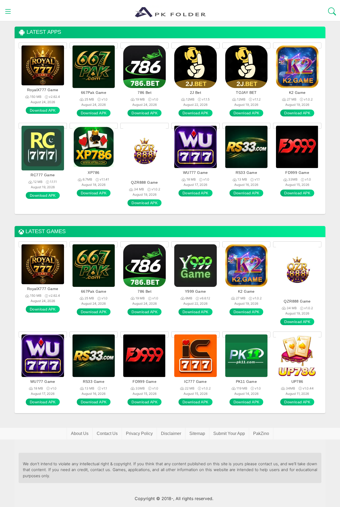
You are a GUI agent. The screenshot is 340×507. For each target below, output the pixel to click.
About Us (79, 433)
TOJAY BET (246, 92)
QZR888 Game (144, 182)
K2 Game (297, 92)
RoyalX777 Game (42, 90)
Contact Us (107, 433)
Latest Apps (43, 32)
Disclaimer (171, 433)
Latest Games (45, 231)
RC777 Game (43, 175)
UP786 (297, 381)
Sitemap (197, 433)
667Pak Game (93, 92)
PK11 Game (246, 381)
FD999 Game (297, 172)
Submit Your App (229, 433)
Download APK (43, 110)
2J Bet (195, 92)
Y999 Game (195, 291)
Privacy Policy (139, 433)
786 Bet (144, 92)
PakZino (261, 433)
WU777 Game (195, 172)
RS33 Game (246, 172)
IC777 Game (195, 381)
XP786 (93, 172)
